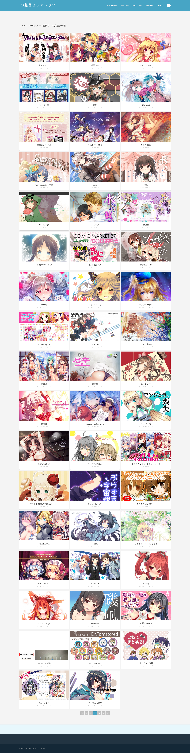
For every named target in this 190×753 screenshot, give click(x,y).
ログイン (160, 5)
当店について (137, 5)
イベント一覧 (112, 5)
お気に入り (124, 5)
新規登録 (149, 5)
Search (169, 5)
